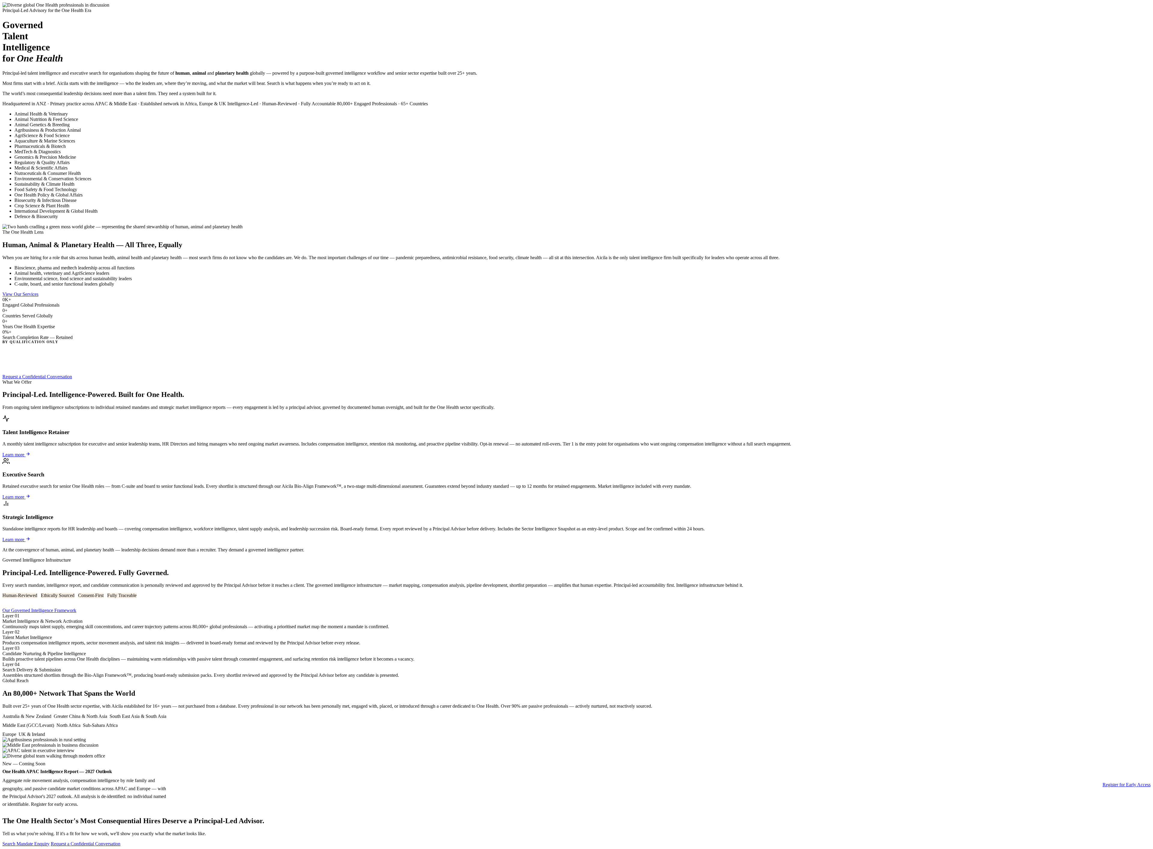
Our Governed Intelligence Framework (39, 610)
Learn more (14, 454)
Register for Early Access (1127, 784)
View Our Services (20, 294)
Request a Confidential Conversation (37, 376)
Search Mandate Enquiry (26, 843)
